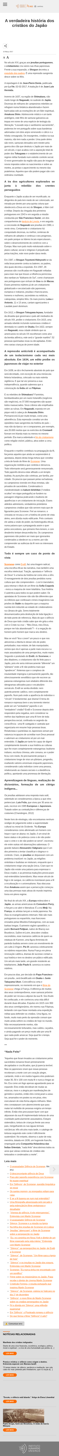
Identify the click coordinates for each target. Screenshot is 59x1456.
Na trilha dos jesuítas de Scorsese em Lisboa (32, 1227)
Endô (23, 564)
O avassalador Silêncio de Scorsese (27, 1166)
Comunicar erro (13, 1324)
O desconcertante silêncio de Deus (27, 1173)
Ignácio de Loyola (30, 221)
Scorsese (35, 461)
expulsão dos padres (14, 73)
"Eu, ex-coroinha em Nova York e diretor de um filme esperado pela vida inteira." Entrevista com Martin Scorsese (32, 1241)
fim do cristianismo (44, 437)
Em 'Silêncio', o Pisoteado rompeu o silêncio (31, 1312)
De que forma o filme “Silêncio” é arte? (28, 1316)
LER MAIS (10, 1353)
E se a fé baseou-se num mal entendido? (30, 1198)
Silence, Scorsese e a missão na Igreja (29, 1223)
